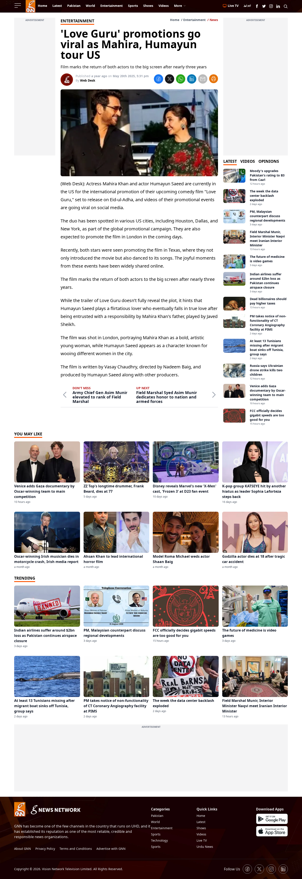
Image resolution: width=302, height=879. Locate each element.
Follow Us (232, 869)
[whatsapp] (180, 79)
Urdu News (205, 847)
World (155, 822)
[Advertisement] (34, 89)
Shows (201, 828)
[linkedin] (191, 79)
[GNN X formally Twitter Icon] (264, 6)
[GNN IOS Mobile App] (272, 831)
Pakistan (157, 816)
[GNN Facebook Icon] (257, 6)
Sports (156, 834)
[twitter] (169, 79)
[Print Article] (213, 78)
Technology (159, 840)
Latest (201, 822)
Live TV (202, 840)
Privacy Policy (45, 848)
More (178, 6)
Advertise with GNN (111, 848)
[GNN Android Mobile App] (272, 819)
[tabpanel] (255, 297)
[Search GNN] (285, 6)
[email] (202, 79)
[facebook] (158, 79)
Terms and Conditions (75, 848)
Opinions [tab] (268, 161)
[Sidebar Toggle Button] (18, 5)
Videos (201, 834)
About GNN (22, 848)
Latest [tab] (230, 161)
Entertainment (194, 20)
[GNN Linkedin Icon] (278, 6)
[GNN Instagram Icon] (271, 6)
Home (174, 20)
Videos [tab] (247, 161)
